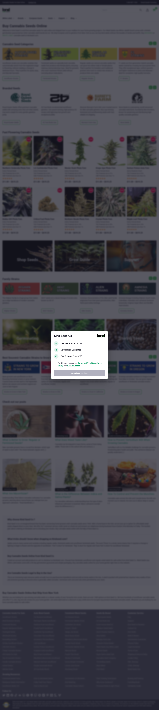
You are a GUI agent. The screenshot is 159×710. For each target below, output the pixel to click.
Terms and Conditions (87, 363)
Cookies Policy (73, 366)
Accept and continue (79, 373)
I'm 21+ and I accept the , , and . (80, 364)
